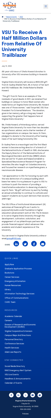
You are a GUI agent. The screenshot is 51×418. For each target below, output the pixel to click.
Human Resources (13, 285)
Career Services (12, 277)
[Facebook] (11, 395)
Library (8, 290)
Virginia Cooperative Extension (18, 331)
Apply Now (9, 265)
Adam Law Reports (13, 352)
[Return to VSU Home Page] (2, 17)
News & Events (11, 17)
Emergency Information (15, 281)
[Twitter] (25, 395)
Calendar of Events (13, 383)
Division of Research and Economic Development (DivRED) (20, 326)
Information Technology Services (19, 294)
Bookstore (9, 273)
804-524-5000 (25, 409)
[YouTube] (32, 395)
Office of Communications (16, 298)
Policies (25, 414)
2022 (21, 17)
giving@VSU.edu (14, 239)
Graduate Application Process (18, 269)
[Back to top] (47, 409)
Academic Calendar (13, 316)
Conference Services (14, 344)
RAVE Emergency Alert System (18, 371)
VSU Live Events (12, 375)
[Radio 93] (39, 395)
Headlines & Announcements (17, 379)
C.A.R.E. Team (10, 302)
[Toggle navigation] (45, 6)
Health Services (12, 348)
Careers (8, 321)
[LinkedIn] (18, 395)
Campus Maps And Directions (18, 335)
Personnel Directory (14, 340)
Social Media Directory (15, 366)
